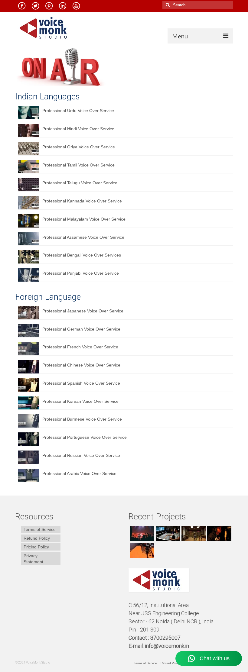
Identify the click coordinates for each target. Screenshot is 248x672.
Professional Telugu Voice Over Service (79, 182)
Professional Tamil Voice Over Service (78, 165)
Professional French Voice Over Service (80, 346)
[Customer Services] (141, 533)
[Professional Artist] (167, 533)
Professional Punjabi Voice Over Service (80, 273)
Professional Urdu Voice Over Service (78, 110)
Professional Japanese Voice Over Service (82, 311)
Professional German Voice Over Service (81, 329)
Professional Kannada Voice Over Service (82, 201)
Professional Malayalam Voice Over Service (84, 219)
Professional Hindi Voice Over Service (78, 128)
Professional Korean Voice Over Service (80, 401)
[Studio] (218, 533)
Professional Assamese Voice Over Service (83, 237)
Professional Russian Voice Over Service (81, 455)
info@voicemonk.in (167, 646)
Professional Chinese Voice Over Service (81, 365)
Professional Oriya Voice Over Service (78, 146)
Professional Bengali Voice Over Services (81, 255)
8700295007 (166, 638)
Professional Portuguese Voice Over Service (84, 437)
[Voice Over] (141, 550)
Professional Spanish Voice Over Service (81, 383)
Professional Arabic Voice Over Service (79, 473)
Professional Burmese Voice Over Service (82, 419)
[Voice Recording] (193, 533)
